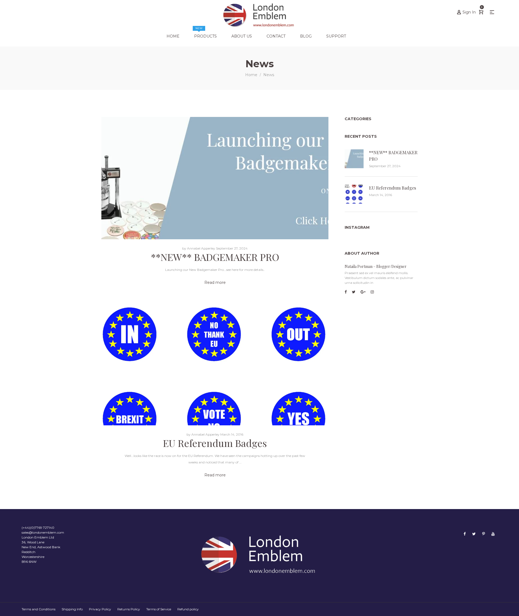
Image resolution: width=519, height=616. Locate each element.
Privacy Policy (100, 609)
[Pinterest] (483, 533)
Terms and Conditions (38, 609)
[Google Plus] (363, 292)
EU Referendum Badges (215, 442)
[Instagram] (372, 292)
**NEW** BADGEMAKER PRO (215, 256)
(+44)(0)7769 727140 (38, 528)
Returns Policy (128, 609)
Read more (215, 282)
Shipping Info (72, 609)
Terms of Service (158, 609)
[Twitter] (353, 292)
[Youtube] (493, 533)
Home (251, 74)
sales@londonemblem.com (43, 532)
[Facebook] (346, 292)
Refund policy (188, 609)
